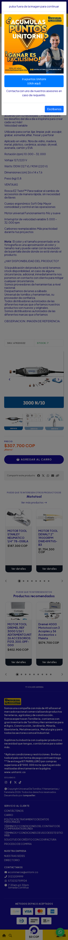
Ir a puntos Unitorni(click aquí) (34, 81)
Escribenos (54, 109)
